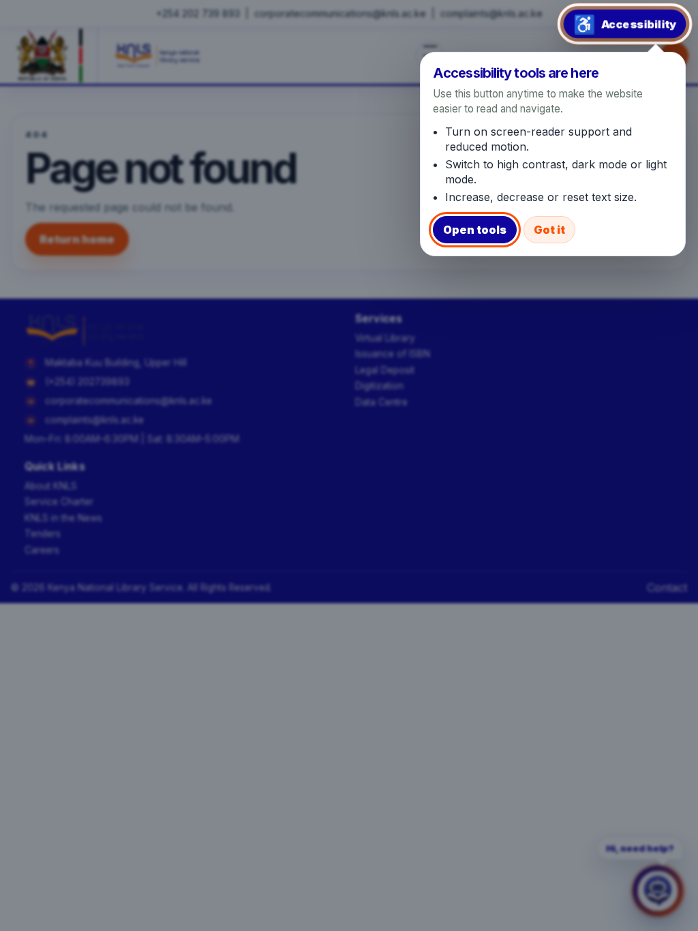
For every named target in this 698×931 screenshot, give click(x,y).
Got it (549, 229)
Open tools (474, 229)
